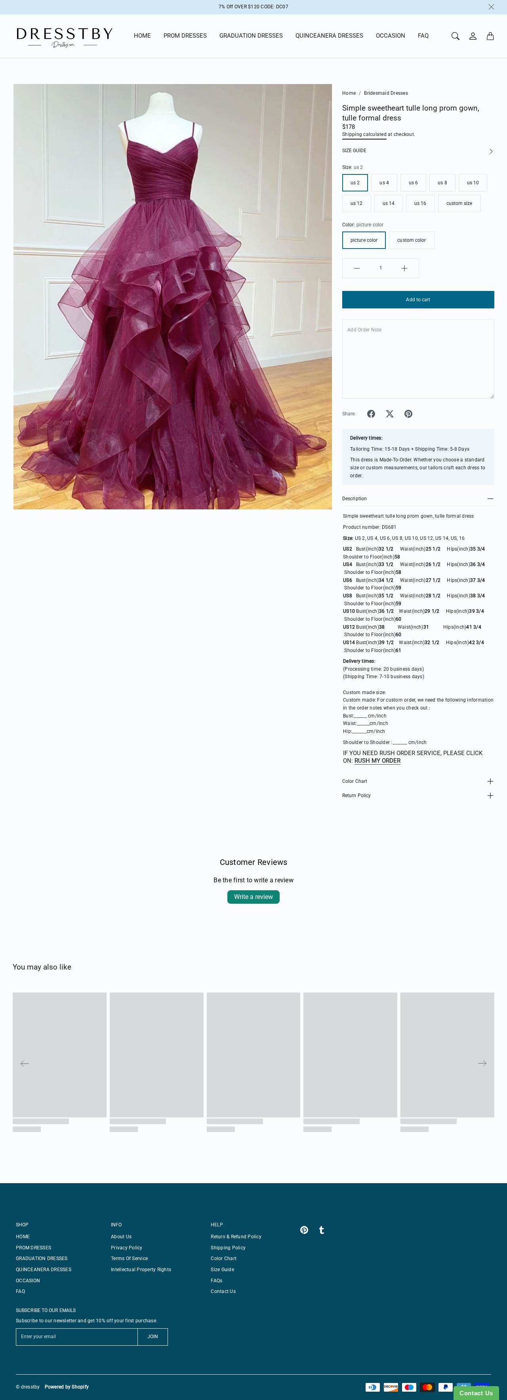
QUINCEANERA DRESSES (329, 35)
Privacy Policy (127, 1248)
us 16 (420, 203)
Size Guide (222, 1269)
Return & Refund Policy (236, 1236)
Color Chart (354, 781)
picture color (364, 240)
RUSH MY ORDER (377, 760)
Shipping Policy (228, 1248)
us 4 (384, 183)
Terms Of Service (129, 1258)
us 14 (389, 203)
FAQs (216, 1280)
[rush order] (354, 760)
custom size (459, 203)
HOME (142, 35)
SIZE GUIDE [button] (354, 150)
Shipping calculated (364, 134)
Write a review (253, 897)
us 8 (442, 183)
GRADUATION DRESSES (251, 35)
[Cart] (490, 36)
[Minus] (357, 268)
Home (349, 93)
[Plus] (404, 268)
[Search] (455, 36)
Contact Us (223, 1291)
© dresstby (28, 1387)
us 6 (413, 183)
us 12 (357, 203)
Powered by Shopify (67, 1387)
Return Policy (356, 795)
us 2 (355, 183)
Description (354, 498)
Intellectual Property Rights (141, 1269)
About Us (121, 1236)
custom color (411, 240)
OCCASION (390, 35)
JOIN (152, 1336)
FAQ (423, 35)
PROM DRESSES (185, 35)
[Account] (473, 36)
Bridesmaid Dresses (386, 93)
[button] (371, 414)
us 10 (473, 183)
